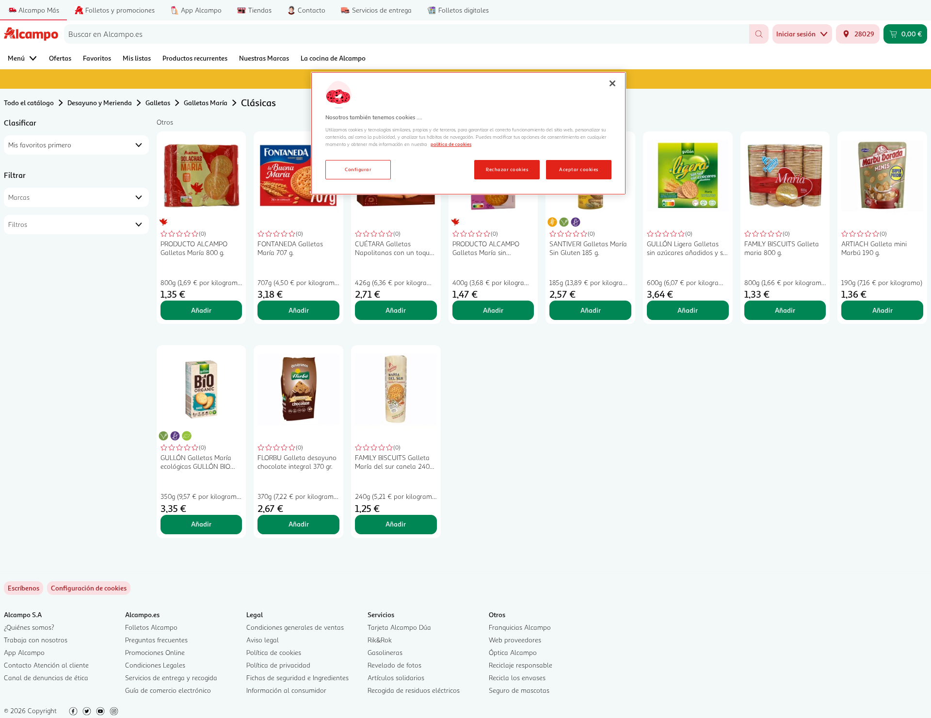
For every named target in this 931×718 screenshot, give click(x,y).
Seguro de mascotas (519, 690)
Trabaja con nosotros (35, 640)
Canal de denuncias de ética (46, 677)
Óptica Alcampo (513, 652)
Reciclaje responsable (520, 665)
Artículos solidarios (396, 677)
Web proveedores (515, 640)
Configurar (358, 169)
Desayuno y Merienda (99, 102)
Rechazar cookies (507, 169)
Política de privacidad (278, 665)
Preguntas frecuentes (156, 640)
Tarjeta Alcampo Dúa (399, 627)
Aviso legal (262, 640)
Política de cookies (273, 652)
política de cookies (451, 144)
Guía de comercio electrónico (168, 690)
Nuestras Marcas (264, 58)
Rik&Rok (380, 640)
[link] (88, 588)
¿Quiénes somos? (29, 627)
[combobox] (406, 34)
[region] (468, 133)
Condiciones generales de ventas (295, 627)
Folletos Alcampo (151, 627)
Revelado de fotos (394, 665)
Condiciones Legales (155, 665)
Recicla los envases (517, 677)
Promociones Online (155, 652)
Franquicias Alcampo (520, 627)
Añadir (201, 310)
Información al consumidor (286, 690)
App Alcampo (24, 652)
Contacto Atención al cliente (46, 665)
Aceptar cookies (578, 169)
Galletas (157, 102)
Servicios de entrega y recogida (171, 677)
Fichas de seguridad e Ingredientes (297, 677)
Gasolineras (385, 652)
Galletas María (205, 102)
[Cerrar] (612, 83)
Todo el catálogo (29, 102)
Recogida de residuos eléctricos (414, 690)
